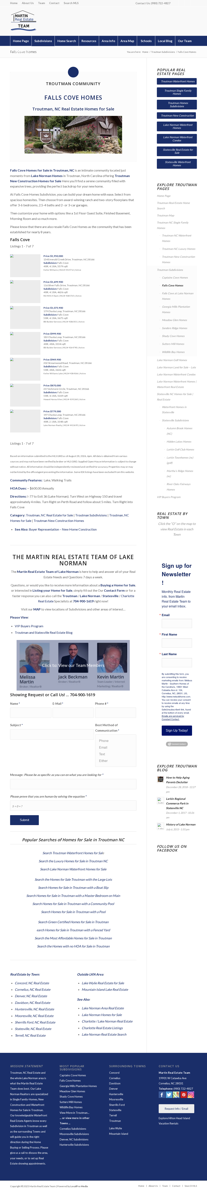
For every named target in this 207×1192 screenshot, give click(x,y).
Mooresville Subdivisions (74, 1134)
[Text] (116, 754)
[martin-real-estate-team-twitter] (169, 1095)
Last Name (169, 654)
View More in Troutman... (74, 1112)
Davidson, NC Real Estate (32, 1002)
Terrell (113, 1115)
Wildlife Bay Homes (173, 352)
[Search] (188, 51)
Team (41, 3)
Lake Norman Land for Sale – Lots (176, 367)
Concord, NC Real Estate (32, 983)
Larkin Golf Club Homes (180, 449)
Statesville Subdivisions (175, 420)
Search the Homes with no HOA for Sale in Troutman (73, 946)
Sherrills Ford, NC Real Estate (35, 1022)
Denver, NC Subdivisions (74, 1139)
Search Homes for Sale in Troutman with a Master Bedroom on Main (73, 895)
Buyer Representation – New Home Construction (63, 529)
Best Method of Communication (107, 727)
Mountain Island (118, 1133)
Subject (16, 725)
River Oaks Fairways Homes (178, 486)
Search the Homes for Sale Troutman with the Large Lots (73, 879)
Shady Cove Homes (173, 336)
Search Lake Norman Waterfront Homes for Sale (73, 869)
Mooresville (116, 1099)
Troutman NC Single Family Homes (172, 225)
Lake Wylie (115, 1128)
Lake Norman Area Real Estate (103, 1008)
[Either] (116, 760)
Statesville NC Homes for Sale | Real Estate (175, 396)
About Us (28, 3)
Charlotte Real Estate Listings (102, 1028)
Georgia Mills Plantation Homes (176, 309)
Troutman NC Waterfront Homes (176, 238)
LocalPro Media (79, 1186)
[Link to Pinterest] (188, 3)
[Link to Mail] (194, 3)
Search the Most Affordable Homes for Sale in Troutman (73, 938)
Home (14, 3)
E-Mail (58, 703)
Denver (113, 1088)
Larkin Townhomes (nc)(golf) (180, 460)
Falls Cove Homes (172, 285)
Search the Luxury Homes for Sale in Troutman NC (73, 861)
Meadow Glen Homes (174, 320)
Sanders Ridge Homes (174, 328)
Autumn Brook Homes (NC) (179, 431)
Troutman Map (165, 215)
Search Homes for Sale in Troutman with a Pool (73, 912)
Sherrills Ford (117, 1104)
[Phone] (116, 740)
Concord (114, 1072)
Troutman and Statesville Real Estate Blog (44, 632)
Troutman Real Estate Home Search (173, 205)
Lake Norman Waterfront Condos (176, 374)
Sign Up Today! (177, 730)
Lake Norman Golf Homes (172, 360)
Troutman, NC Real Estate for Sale (49, 515)
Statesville (115, 1110)
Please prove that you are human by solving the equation (48, 796)
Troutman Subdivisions (91, 515)
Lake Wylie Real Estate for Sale (103, 983)
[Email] (116, 747)
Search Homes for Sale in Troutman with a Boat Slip (73, 887)
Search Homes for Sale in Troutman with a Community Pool (73, 904)
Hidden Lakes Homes (179, 441)
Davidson (114, 1083)
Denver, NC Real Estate (31, 996)
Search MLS (71, 3)
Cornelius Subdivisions (73, 1128)
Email (166, 615)
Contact (54, 3)
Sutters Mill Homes (173, 343)
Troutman (115, 1120)
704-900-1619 (83, 601)
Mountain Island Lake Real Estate (105, 989)
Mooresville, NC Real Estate (34, 1016)
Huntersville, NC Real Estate (34, 1009)
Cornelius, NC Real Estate (32, 989)
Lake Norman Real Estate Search (104, 1034)
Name (15, 703)
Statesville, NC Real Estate (33, 1029)
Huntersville (116, 1094)
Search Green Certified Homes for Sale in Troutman (73, 922)
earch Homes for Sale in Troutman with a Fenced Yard (73, 930)
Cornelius (114, 1078)
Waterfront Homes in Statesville (174, 409)
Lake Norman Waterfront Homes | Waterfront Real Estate (176, 384)
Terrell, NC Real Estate (30, 1035)
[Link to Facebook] (175, 3)
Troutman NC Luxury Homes (178, 248)
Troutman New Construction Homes (59, 520)
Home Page (163, 195)
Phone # (101, 703)
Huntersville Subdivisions (74, 1144)
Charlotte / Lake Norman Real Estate (107, 1021)
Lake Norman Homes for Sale (102, 1015)
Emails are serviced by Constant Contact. (173, 717)
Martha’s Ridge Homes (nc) (180, 473)
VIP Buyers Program (29, 626)
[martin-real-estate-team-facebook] (162, 1095)
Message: (56, 775)
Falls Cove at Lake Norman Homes (177, 296)
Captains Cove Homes (175, 277)
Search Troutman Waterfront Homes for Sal (72, 853)
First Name (169, 634)
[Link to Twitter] (182, 3)
